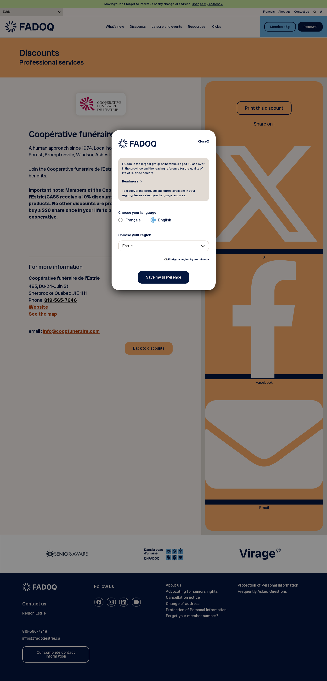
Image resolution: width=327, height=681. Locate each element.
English (164, 220)
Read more (130, 181)
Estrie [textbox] (127, 245)
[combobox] (163, 246)
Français (133, 220)
